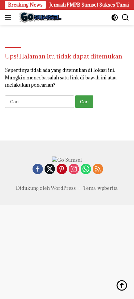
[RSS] (98, 169)
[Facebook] (38, 169)
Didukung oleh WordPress (46, 188)
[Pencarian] (125, 17)
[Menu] (9, 17)
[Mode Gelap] (114, 17)
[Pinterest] (62, 169)
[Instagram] (74, 169)
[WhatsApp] (86, 169)
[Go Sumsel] (39, 17)
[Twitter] (50, 169)
